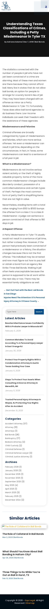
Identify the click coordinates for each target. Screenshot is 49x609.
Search (39, 311)
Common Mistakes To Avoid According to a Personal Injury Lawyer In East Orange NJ (24, 343)
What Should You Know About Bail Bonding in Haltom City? (22, 553)
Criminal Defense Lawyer (17, 453)
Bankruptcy (10, 438)
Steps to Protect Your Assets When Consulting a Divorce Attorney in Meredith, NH (22, 383)
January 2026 (11, 470)
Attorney (9, 427)
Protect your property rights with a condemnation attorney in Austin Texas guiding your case (23, 363)
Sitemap (30, 603)
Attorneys (9, 431)
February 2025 (12, 496)
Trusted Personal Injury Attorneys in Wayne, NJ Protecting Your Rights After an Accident (23, 403)
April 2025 (9, 488)
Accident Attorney (14, 423)
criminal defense (13, 449)
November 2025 (12, 478)
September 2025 (13, 481)
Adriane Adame (14, 42)
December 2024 (13, 500)
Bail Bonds (40, 42)
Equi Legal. (30, 600)
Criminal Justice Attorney (17, 456)
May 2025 (9, 485)
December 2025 (12, 474)
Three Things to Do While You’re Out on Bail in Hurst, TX (21, 573)
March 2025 (10, 492)
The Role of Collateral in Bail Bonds (23, 534)
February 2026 (12, 467)
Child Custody (12, 445)
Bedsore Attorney (13, 442)
